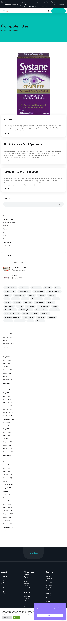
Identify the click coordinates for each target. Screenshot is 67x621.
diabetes (7, 295)
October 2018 (7, 481)
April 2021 (6, 396)
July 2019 (6, 458)
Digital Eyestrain (19, 295)
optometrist (54, 310)
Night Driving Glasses (26, 310)
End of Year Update (19, 268)
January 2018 (7, 510)
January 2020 (7, 438)
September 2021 (8, 380)
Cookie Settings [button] (7, 617)
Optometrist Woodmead (30, 313)
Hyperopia (50, 302)
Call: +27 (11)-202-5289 (26, 606)
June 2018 (6, 494)
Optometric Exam (41, 310)
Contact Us (58, 11)
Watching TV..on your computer (21, 171)
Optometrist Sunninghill (12, 313)
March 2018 (7, 504)
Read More (7, 133)
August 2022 (7, 347)
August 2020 (7, 422)
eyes (6, 299)
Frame (47, 299)
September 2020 (8, 419)
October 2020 (7, 416)
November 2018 (8, 478)
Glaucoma (17, 302)
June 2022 (6, 353)
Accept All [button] (16, 617)
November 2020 (8, 412)
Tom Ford (8, 321)
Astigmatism (24, 288)
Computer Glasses (24, 291)
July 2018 (6, 491)
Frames (56, 299)
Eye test (25, 299)
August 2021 (7, 383)
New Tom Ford (17, 260)
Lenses (5, 229)
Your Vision (6, 245)
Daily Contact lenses (54, 291)
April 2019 (6, 465)
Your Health (7, 242)
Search (6, 198)
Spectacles (41, 317)
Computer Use (14, 30)
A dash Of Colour (18, 275)
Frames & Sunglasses (9, 222)
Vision (30, 321)
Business (6, 216)
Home (4, 30)
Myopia (55, 306)
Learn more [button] (40, 611)
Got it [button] (50, 615)
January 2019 (7, 474)
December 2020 (8, 409)
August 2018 (7, 488)
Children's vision (9, 291)
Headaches (28, 302)
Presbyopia (45, 313)
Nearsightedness (10, 310)
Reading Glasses (28, 317)
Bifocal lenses (36, 288)
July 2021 (6, 386)
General (5, 226)
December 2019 (8, 442)
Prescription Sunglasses (12, 317)
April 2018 (6, 501)
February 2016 (7, 524)
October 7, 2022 (18, 278)
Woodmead (40, 321)
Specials (5, 235)
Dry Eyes (31, 295)
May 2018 (6, 497)
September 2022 (8, 344)
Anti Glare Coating (10, 288)
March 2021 (7, 399)
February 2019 (7, 471)
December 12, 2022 (19, 270)
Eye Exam (51, 295)
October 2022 (7, 340)
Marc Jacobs (30, 306)
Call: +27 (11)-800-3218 (49, 595)
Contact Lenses (8, 219)
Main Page (6, 232)
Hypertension (9, 306)
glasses (7, 302)
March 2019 (7, 468)
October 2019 (7, 448)
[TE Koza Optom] (6, 10)
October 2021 (7, 376)
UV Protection (20, 321)
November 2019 (8, 445)
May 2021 (6, 393)
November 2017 (8, 517)
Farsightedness (36, 299)
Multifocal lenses (43, 306)
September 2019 (8, 452)
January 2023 (7, 334)
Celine (57, 288)
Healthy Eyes (39, 302)
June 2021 (6, 389)
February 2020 (7, 435)
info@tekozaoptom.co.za (11, 4)
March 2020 (7, 432)
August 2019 (7, 455)
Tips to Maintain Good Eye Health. (23, 144)
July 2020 (6, 425)
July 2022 (6, 350)
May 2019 (6, 461)
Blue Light (48, 288)
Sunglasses (52, 317)
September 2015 (8, 527)
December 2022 (8, 337)
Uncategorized (8, 239)
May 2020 (6, 429)
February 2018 (7, 507)
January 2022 (7, 366)
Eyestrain (15, 299)
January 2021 (7, 406)
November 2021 (8, 373)
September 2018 (8, 484)
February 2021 (7, 402)
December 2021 (8, 370)
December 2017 (8, 514)
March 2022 (7, 360)
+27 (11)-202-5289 (58, 4)
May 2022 (6, 357)
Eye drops (41, 295)
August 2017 (7, 520)
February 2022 (7, 363)
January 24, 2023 (18, 262)
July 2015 (6, 530)
